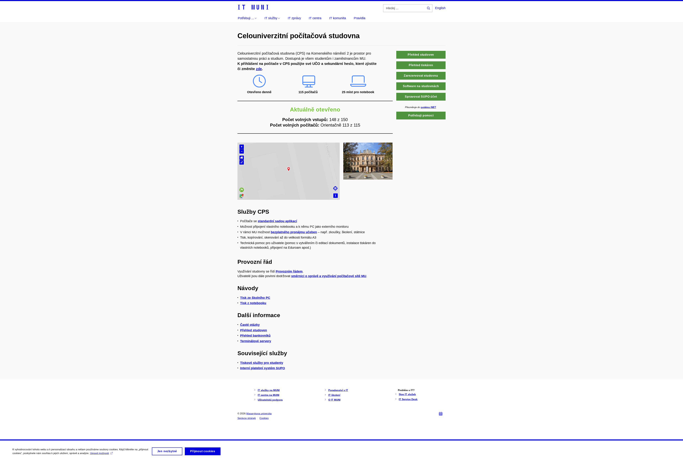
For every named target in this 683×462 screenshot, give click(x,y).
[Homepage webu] (252, 7)
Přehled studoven (253, 330)
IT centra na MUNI (268, 395)
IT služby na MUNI (269, 390)
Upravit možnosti (99, 453)
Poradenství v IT (338, 390)
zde (259, 69)
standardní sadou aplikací (277, 221)
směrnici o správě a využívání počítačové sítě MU (328, 276)
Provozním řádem (289, 271)
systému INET (428, 107)
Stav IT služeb (407, 394)
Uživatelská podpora (270, 399)
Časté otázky (250, 325)
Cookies (264, 418)
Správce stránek (246, 418)
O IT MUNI (334, 399)
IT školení (334, 395)
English (440, 8)
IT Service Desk (408, 399)
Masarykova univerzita (259, 413)
